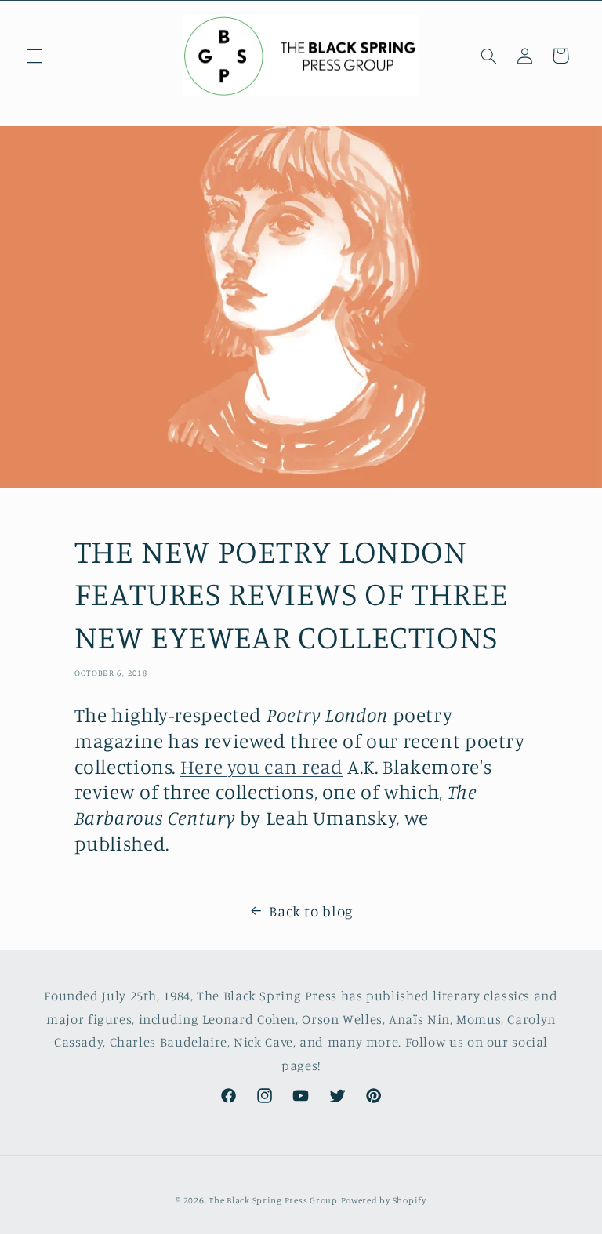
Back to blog (311, 911)
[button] (34, 56)
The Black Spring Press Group (273, 1200)
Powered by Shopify (383, 1200)
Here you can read (261, 766)
